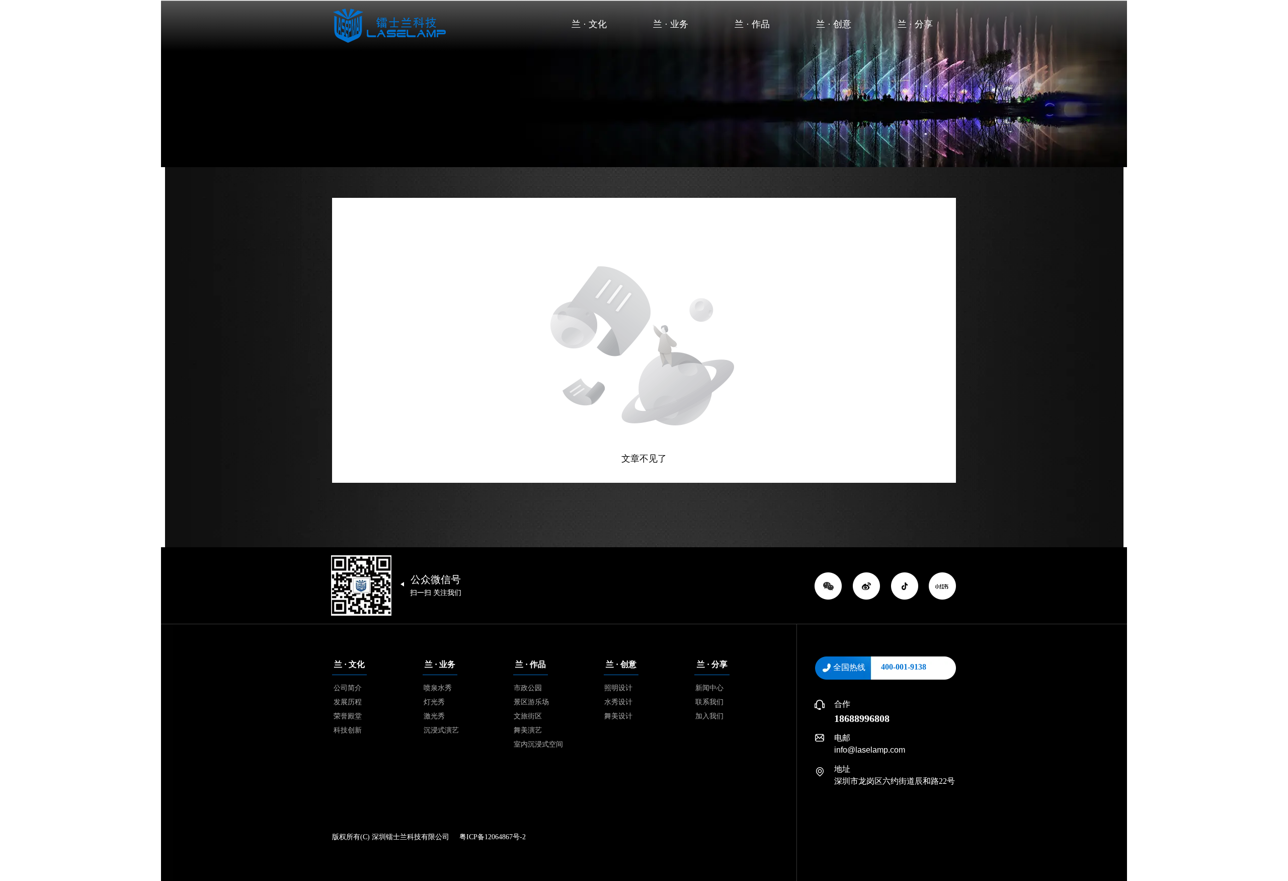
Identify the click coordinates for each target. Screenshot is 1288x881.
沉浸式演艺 (441, 730)
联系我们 (709, 702)
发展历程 (348, 702)
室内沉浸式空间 (538, 744)
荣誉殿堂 (348, 716)
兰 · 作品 (752, 24)
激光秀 (434, 716)
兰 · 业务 (670, 24)
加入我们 (709, 716)
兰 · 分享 (915, 24)
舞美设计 (618, 716)
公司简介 (348, 688)
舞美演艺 (528, 730)
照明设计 (618, 688)
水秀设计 (618, 702)
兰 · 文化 (589, 24)
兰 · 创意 (833, 24)
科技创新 (348, 730)
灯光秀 (434, 702)
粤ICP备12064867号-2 (492, 837)
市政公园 (528, 688)
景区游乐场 (531, 702)
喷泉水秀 (438, 688)
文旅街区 (528, 716)
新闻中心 (709, 688)
